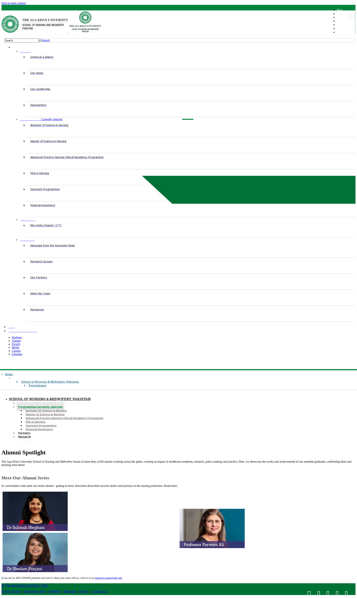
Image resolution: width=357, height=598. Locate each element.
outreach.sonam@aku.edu (109, 578)
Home (9, 374)
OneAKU (54, 591)
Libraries (342, 32)
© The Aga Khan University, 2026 (24, 585)
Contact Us (99, 591)
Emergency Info (35, 591)
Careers (342, 28)
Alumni (341, 17)
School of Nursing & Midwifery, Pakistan (50, 381)
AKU (339, 10)
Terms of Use (10, 591)
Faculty (341, 21)
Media (340, 24)
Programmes (37, 385)
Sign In (84, 591)
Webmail (70, 591)
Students (342, 13)
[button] (44, 40)
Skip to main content (13, 3)
